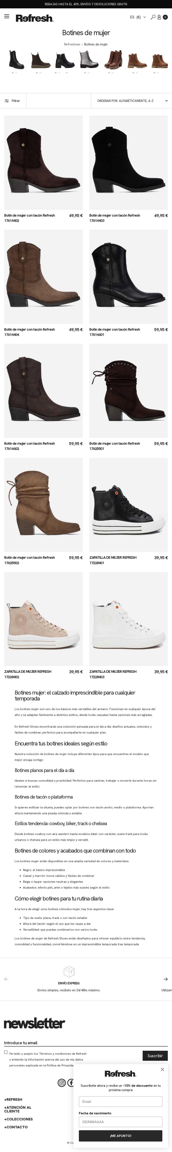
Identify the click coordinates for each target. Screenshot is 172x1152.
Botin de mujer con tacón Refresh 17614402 (29, 218)
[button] (165, 17)
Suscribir (155, 1055)
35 (10, 207)
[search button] (153, 17)
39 (33, 207)
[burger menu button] (6, 16)
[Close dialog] (162, 1069)
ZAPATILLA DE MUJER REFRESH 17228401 (112, 560)
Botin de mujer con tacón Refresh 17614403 (114, 218)
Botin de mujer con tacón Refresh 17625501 (114, 446)
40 (38, 207)
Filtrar (16, 101)
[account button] (159, 17)
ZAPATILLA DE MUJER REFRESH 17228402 (27, 674)
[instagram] (62, 1083)
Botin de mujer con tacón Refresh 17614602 (29, 446)
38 (27, 207)
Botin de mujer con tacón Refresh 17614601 (114, 332)
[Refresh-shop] (35, 18)
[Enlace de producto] (43, 169)
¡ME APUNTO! (120, 1136)
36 (16, 207)
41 (44, 207)
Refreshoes (72, 44)
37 (21, 207)
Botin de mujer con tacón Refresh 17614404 (29, 332)
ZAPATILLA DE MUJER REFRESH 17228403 (112, 674)
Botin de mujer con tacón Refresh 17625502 (29, 560)
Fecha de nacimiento (95, 1113)
